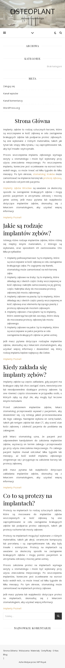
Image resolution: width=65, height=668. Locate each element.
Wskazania (24, 650)
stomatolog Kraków (44, 174)
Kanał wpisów (10, 93)
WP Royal (41, 662)
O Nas (56, 650)
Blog (5, 654)
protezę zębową (52, 178)
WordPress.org (11, 107)
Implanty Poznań (12, 217)
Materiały (35, 650)
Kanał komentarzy (13, 100)
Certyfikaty (46, 650)
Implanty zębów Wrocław (17, 188)
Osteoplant (32, 11)
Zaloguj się (9, 86)
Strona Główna (10, 650)
